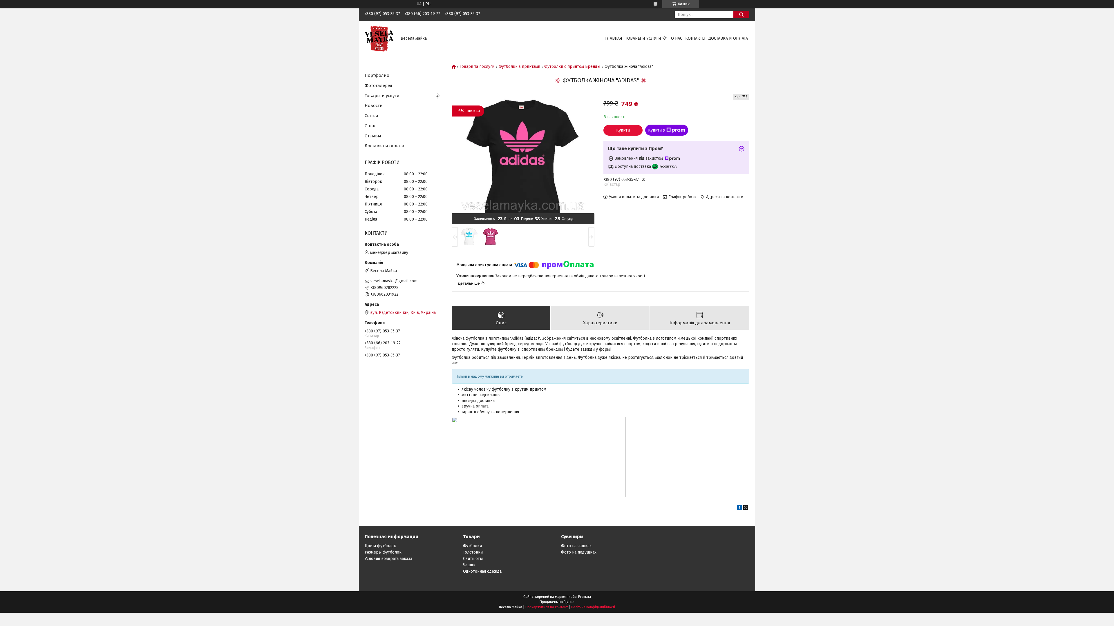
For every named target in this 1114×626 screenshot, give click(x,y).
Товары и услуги (643, 38)
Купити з (656, 130)
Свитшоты (473, 558)
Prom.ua (584, 597)
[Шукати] (741, 14)
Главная (613, 38)
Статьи (371, 115)
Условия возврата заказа (388, 558)
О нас (676, 38)
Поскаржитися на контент (546, 607)
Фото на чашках (576, 545)
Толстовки (473, 552)
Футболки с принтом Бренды (572, 67)
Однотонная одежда (482, 571)
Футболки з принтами (519, 67)
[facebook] (739, 508)
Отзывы (373, 136)
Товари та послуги (477, 67)
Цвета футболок (380, 545)
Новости (374, 105)
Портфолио (377, 75)
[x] (745, 508)
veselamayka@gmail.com (393, 281)
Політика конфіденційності (593, 607)
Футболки (472, 545)
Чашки (469, 565)
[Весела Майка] (379, 38)
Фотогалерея (378, 85)
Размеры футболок (383, 552)
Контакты (695, 38)
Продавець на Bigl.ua (557, 602)
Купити (623, 130)
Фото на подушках (578, 552)
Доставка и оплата (728, 38)
